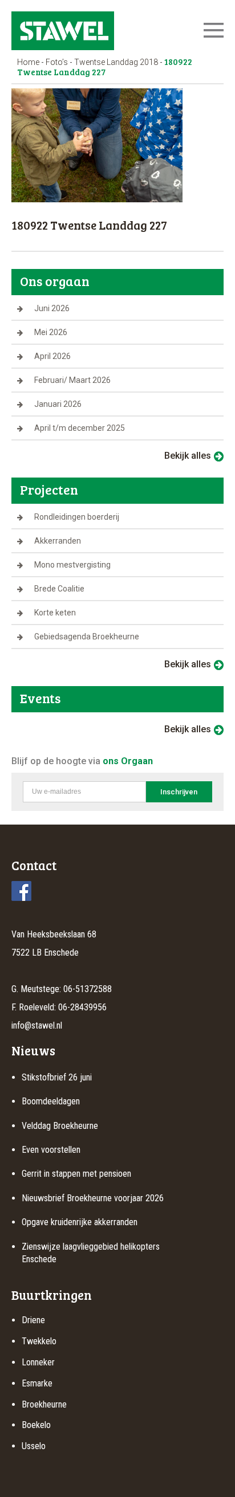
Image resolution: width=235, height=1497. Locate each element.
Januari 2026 (58, 404)
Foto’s (57, 62)
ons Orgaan (128, 761)
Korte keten (55, 612)
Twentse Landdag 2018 (116, 62)
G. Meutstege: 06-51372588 (61, 989)
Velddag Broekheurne (60, 1125)
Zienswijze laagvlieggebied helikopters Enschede (91, 1253)
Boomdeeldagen (51, 1101)
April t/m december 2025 (79, 428)
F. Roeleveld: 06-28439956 (59, 1007)
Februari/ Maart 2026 (72, 380)
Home (28, 62)
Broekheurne (44, 1404)
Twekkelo (39, 1341)
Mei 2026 (50, 332)
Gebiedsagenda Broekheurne (86, 636)
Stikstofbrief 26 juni (57, 1077)
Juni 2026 (52, 308)
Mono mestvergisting (72, 564)
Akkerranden (57, 540)
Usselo (34, 1446)
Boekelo (36, 1425)
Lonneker (38, 1362)
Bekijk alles (187, 455)
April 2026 (52, 356)
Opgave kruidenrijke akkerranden (79, 1222)
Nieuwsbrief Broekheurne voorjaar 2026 (93, 1198)
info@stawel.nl (36, 1025)
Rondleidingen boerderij (76, 516)
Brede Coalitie (59, 588)
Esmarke (37, 1383)
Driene (33, 1320)
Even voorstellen (51, 1149)
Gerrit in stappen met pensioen (76, 1173)
